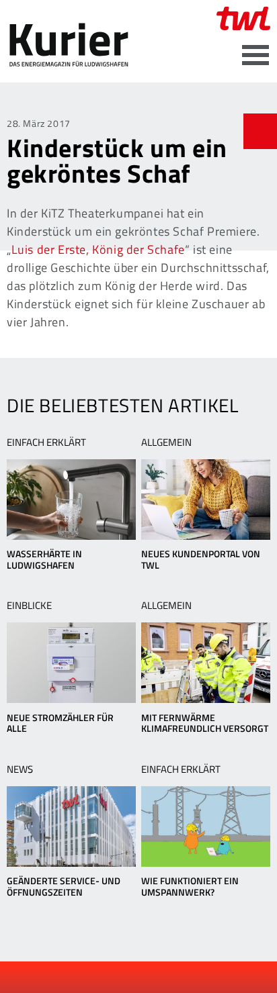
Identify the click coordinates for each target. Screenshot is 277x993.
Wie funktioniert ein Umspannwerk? (190, 886)
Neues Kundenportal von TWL (200, 559)
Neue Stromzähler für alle (60, 723)
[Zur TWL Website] (243, 18)
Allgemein (166, 442)
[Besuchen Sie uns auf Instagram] (173, 978)
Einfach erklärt (46, 442)
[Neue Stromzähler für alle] (71, 662)
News (20, 769)
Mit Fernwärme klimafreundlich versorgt (204, 723)
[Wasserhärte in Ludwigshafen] (71, 499)
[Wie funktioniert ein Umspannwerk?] (205, 826)
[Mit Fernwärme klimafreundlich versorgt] (205, 662)
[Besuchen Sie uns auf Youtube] (128, 978)
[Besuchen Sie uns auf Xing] (150, 978)
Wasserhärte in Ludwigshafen (44, 559)
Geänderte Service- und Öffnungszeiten (63, 886)
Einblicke (29, 605)
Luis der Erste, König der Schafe (98, 249)
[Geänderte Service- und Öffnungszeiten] (71, 826)
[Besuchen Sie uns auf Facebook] (105, 978)
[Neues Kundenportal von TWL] (205, 499)
